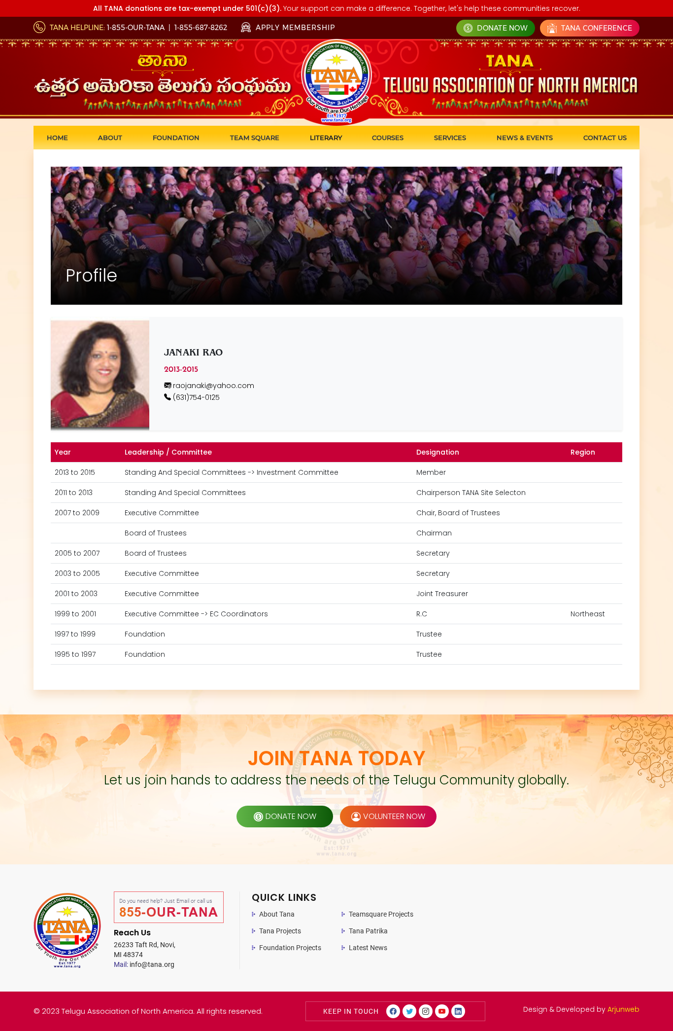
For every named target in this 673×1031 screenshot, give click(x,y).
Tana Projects (280, 931)
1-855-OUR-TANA (136, 27)
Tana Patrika (368, 931)
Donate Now (501, 28)
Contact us (605, 138)
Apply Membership (294, 27)
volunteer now (394, 816)
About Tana (277, 914)
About (110, 138)
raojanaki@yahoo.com (212, 386)
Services (450, 138)
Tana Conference (595, 28)
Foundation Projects (290, 948)
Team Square (254, 138)
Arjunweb (623, 1009)
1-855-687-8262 (200, 27)
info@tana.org (144, 964)
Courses (388, 138)
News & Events (525, 138)
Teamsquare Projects (381, 914)
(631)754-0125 (195, 397)
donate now (291, 816)
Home (57, 138)
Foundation (176, 138)
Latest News (368, 948)
